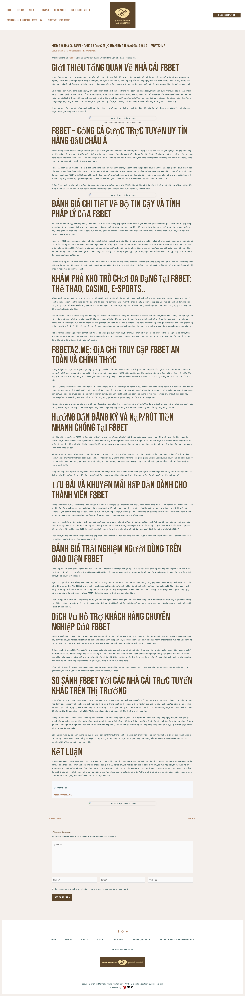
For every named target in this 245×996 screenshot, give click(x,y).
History (20, 10)
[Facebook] (118, 931)
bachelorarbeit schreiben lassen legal (25, 20)
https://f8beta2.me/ (63, 794)
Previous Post (53, 818)
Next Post (193, 818)
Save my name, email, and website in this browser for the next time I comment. (91, 889)
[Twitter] (127, 931)
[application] (35, 10)
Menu (31, 10)
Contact (45, 10)
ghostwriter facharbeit (59, 20)
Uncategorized (77, 50)
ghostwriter (60, 10)
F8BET (72, 57)
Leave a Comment (60, 50)
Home (9, 10)
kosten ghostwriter (80, 10)
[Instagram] (122, 931)
